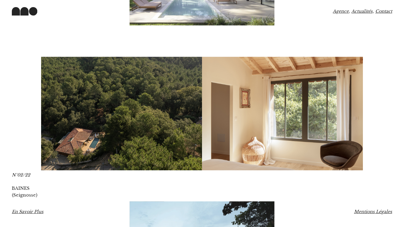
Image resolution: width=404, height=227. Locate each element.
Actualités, (362, 11)
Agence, (341, 11)
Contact (383, 11)
